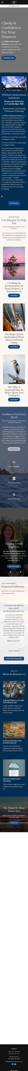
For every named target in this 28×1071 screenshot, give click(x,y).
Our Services (14, 203)
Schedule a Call (9, 58)
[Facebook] (13, 1064)
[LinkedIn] (15, 1064)
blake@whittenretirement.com (14, 1061)
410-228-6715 (16, 1051)
